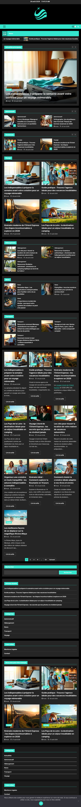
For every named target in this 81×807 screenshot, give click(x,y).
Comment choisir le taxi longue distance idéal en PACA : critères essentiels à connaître (10, 339)
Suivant (52, 559)
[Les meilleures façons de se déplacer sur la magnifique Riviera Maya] (15, 517)
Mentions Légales (10, 649)
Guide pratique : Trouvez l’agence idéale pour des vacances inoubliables (34, 39)
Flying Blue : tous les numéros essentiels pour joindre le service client (47, 289)
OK (41, 803)
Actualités (7, 755)
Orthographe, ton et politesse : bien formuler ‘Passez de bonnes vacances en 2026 (46, 121)
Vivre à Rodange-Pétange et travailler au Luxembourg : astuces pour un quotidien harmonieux (10, 121)
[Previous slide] (72, 111)
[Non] (78, 801)
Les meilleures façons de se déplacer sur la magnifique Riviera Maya (15, 531)
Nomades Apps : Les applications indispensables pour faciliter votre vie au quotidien (10, 289)
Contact (7, 653)
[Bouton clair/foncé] (74, 27)
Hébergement (21, 248)
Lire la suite (11, 402)
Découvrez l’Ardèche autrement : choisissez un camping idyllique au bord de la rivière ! (10, 266)
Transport (20, 322)
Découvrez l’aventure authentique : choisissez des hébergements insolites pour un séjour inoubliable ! (47, 252)
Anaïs (57, 126)
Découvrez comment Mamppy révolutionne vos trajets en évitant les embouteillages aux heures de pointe (10, 326)
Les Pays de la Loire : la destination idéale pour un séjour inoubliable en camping (58, 228)
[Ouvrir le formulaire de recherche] (78, 27)
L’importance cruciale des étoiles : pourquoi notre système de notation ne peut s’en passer (10, 303)
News (19, 285)
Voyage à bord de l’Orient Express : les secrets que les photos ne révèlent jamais (33, 605)
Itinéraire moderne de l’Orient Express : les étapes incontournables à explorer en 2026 (46, 144)
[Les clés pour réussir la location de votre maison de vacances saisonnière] (65, 413)
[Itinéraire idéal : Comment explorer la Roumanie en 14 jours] (40, 466)
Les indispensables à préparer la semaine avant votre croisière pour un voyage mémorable (21, 190)
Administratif (21, 117)
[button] (4, 26)
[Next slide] (75, 111)
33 (46, 559)
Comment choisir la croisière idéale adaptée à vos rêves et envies (65, 480)
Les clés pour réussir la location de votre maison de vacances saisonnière (10, 252)
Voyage (8, 90)
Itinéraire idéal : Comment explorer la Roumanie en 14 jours (39, 480)
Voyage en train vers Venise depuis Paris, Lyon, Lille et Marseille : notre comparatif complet (47, 326)
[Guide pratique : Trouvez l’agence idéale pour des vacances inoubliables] (40, 77)
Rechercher (9, 567)
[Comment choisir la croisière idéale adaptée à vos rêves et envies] (65, 466)
